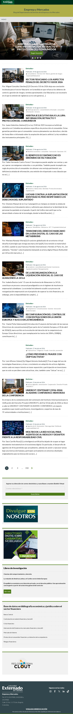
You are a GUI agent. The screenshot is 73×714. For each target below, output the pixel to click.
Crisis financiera (9, 623)
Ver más (7, 591)
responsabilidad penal (33, 76)
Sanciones (60, 151)
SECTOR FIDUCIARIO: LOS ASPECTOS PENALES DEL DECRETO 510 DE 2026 (45, 80)
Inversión (52, 350)
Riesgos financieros (10, 642)
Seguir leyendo (36, 53)
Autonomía (40, 426)
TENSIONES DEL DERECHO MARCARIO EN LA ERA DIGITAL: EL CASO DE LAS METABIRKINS (45, 234)
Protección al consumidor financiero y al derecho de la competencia (25, 637)
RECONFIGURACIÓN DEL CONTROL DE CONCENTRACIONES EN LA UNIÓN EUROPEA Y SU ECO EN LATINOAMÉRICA (33, 317)
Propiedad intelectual (59, 227)
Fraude (46, 350)
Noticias (29, 379)
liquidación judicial (32, 269)
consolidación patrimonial (43, 267)
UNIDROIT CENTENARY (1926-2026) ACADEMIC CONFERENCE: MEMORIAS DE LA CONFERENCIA (33, 393)
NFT (50, 227)
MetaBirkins (36, 227)
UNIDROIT (29, 386)
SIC (65, 151)
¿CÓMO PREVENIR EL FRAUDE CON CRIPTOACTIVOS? (44, 355)
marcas (29, 227)
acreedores (31, 267)
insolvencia (55, 267)
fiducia (48, 74)
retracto (37, 112)
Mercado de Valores (10, 632)
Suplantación (30, 190)
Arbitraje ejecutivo (33, 110)
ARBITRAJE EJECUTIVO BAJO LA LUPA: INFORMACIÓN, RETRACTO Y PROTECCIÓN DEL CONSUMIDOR (34, 118)
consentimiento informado (48, 110)
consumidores (31, 74)
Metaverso (44, 227)
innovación (57, 308)
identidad (45, 188)
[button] (71, 23)
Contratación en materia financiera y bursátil (18, 619)
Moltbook (58, 426)
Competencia (31, 308)
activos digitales (32, 384)
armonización (43, 384)
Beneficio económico (34, 151)
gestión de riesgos (56, 74)
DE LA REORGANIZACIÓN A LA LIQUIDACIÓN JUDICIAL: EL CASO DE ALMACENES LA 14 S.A (32, 275)
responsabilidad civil (32, 428)
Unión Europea (30, 311)
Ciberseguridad (49, 426)
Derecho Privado (62, 384)
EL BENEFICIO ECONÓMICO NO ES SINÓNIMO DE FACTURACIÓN (43, 156)
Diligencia (40, 350)
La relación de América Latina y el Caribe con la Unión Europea (25, 579)
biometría (30, 188)
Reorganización (43, 269)
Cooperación (52, 384)
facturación (53, 151)
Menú (3, 19)
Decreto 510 (41, 74)
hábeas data (38, 188)
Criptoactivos (31, 350)
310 (27, 468)
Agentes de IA (31, 426)
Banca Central (8, 614)
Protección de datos (55, 188)
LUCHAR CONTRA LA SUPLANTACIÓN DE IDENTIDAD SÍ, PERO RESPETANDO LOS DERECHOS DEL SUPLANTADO (35, 197)
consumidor (61, 110)
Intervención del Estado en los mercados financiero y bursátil (23, 628)
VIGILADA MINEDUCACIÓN (36, 709)
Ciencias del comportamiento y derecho (18, 574)
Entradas (29, 68)
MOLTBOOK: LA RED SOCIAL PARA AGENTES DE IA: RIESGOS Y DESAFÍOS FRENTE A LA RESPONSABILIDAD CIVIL (33, 434)
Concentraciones (41, 308)
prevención (59, 350)
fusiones (50, 308)
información (30, 112)
